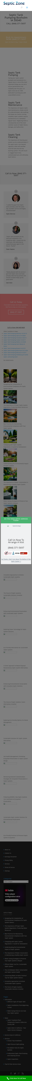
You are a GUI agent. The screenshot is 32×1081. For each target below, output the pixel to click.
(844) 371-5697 (16, 547)
